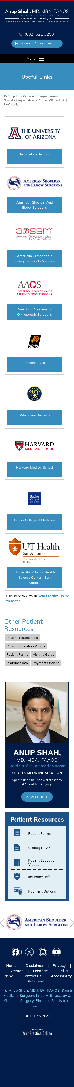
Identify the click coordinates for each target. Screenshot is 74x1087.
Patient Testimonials (22, 637)
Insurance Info (17, 663)
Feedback (41, 970)
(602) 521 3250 (39, 34)
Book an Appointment (38, 43)
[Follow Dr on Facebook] (17, 953)
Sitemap (16, 970)
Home (11, 965)
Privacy (59, 965)
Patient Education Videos (26, 646)
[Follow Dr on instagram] (44, 953)
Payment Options (46, 663)
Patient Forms (17, 654)
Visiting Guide (43, 654)
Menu (31, 58)
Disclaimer (35, 965)
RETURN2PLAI (37, 1016)
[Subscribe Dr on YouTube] (57, 953)
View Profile (37, 797)
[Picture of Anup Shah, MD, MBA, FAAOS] (37, 16)
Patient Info (58, 100)
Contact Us (32, 976)
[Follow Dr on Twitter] (30, 953)
